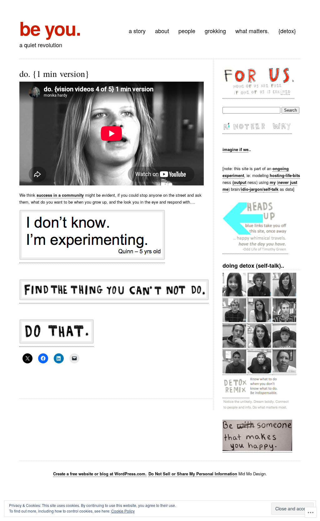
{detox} (287, 31)
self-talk (270, 189)
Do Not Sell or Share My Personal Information (192, 474)
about (162, 31)
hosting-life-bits (285, 175)
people (186, 31)
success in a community (60, 195)
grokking (215, 31)
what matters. (252, 31)
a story (137, 31)
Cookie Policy (123, 510)
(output (239, 182)
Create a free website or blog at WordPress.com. (100, 474)
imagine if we (235, 149)
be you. (50, 27)
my (273, 182)
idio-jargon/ (252, 189)
